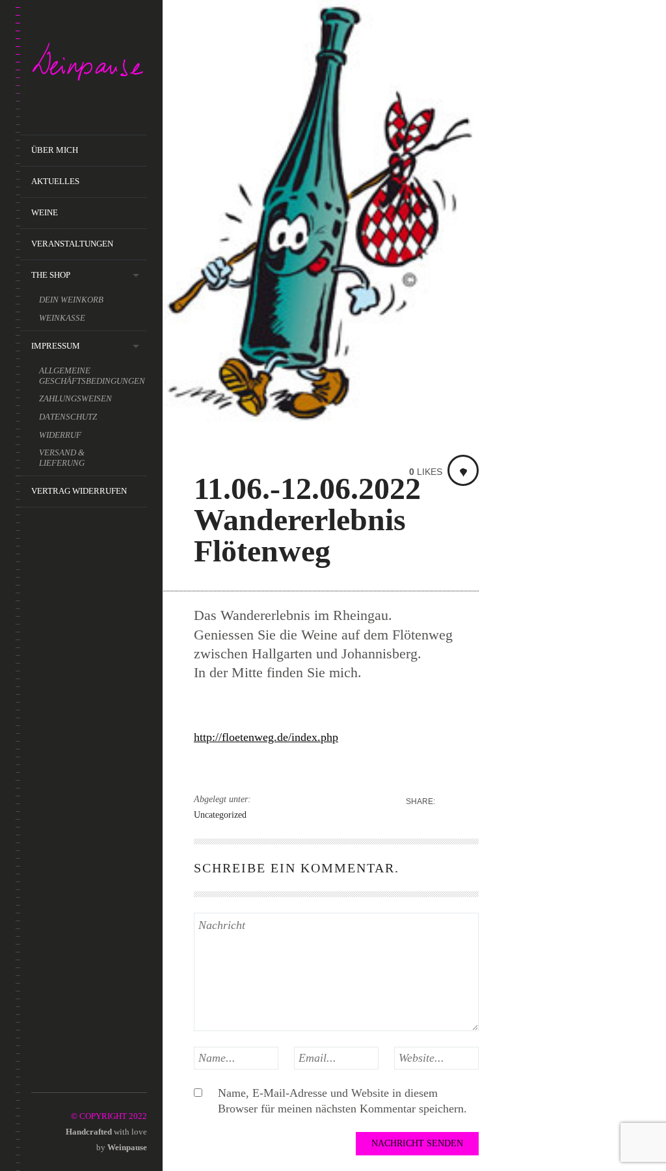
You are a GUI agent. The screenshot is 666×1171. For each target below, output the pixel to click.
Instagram (39, 1077)
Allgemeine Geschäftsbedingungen (92, 376)
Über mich (54, 150)
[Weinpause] (89, 67)
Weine (44, 212)
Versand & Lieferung (62, 458)
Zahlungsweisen (75, 398)
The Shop (50, 275)
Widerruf (60, 435)
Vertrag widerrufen (79, 491)
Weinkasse (62, 318)
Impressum (55, 346)
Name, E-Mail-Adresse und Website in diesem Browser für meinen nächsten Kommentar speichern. (342, 1100)
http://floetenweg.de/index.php (266, 737)
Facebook (57, 1077)
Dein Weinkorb (71, 299)
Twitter (76, 1077)
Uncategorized (220, 815)
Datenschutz (68, 417)
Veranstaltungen (72, 244)
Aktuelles (55, 181)
